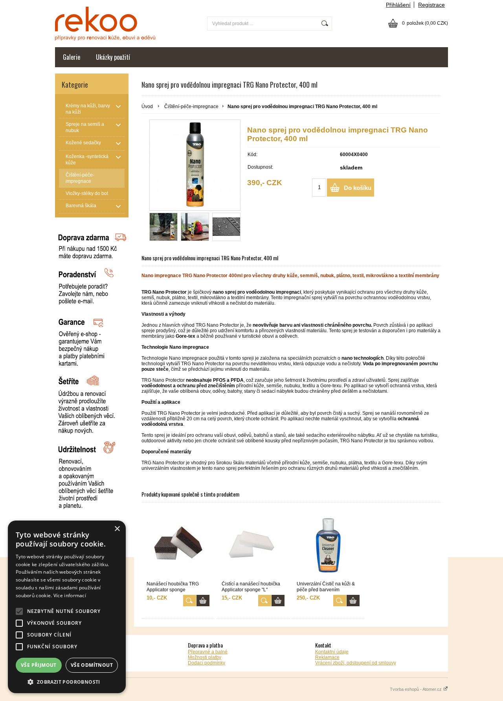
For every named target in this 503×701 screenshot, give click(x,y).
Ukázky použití (113, 57)
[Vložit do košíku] (202, 600)
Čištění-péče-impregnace (191, 106)
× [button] (117, 529)
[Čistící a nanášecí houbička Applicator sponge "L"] (253, 544)
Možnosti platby (204, 657)
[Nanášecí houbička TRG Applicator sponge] (178, 544)
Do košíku (357, 187)
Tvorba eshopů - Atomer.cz (416, 689)
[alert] (67, 607)
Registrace (431, 5)
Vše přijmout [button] (39, 665)
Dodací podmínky (206, 663)
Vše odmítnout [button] (92, 665)
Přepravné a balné (208, 652)
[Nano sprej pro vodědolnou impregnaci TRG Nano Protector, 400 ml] (194, 165)
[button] (67, 681)
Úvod (147, 106)
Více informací (69, 595)
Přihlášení (398, 5)
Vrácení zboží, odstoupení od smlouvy (355, 663)
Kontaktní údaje (332, 652)
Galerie (71, 57)
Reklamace (327, 657)
